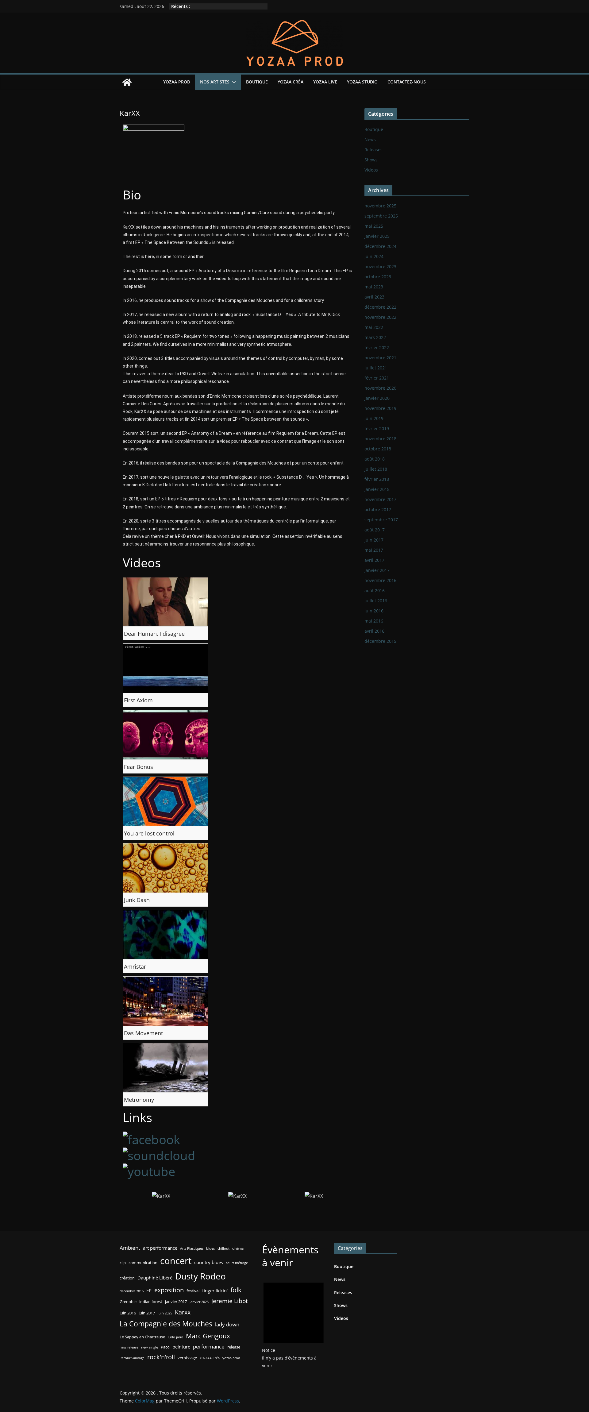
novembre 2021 (380, 358)
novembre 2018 (380, 439)
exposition (169, 1290)
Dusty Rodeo (200, 1276)
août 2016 (374, 590)
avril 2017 (374, 560)
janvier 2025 (377, 236)
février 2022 (376, 347)
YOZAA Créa (290, 82)
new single (149, 1347)
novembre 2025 (380, 206)
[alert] (293, 1322)
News (370, 139)
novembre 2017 (380, 499)
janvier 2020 (377, 398)
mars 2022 (375, 337)
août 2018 (374, 459)
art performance (160, 1248)
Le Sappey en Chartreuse (142, 1337)
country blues (208, 1262)
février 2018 (376, 479)
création (127, 1278)
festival (193, 1291)
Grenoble (128, 1301)
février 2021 (376, 378)
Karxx (183, 1312)
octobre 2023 (377, 277)
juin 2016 (373, 611)
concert (175, 1261)
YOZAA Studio (362, 82)
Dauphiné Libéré (154, 1278)
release (233, 1347)
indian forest (150, 1301)
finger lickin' (215, 1290)
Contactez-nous (406, 82)
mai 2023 (373, 287)
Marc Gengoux (208, 1335)
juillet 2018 (375, 469)
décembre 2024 (380, 246)
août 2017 (374, 530)
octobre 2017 (377, 509)
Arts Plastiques (191, 1248)
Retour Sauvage (132, 1358)
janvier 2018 (377, 489)
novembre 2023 (380, 266)
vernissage (187, 1357)
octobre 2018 (377, 449)
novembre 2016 (380, 580)
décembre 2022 (380, 307)
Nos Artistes (214, 82)
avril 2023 (374, 297)
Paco (165, 1347)
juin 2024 (373, 256)
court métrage (237, 1263)
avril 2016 (374, 631)
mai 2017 (373, 550)
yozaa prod (231, 1358)
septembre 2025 (381, 216)
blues (210, 1248)
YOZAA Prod (176, 82)
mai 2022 (373, 327)
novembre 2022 (380, 317)
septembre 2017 (381, 520)
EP (149, 1290)
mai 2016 (373, 621)
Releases (373, 149)
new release (129, 1347)
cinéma (238, 1248)
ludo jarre (175, 1337)
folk (235, 1289)
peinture (181, 1347)
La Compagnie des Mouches (166, 1324)
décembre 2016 (132, 1291)
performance (209, 1346)
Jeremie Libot (229, 1301)
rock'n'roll (161, 1356)
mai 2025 (373, 226)
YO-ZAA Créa (210, 1358)
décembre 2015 (380, 641)
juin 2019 (373, 418)
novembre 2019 (380, 408)
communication (143, 1262)
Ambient (130, 1247)
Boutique (257, 82)
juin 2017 (373, 540)
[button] (232, 82)
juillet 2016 (375, 601)
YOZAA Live (325, 82)
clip (123, 1262)
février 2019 (376, 428)
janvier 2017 (377, 570)
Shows (371, 160)
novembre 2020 (380, 388)
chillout (223, 1248)
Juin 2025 (165, 1313)
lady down (227, 1324)
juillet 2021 (375, 368)
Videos (371, 170)
